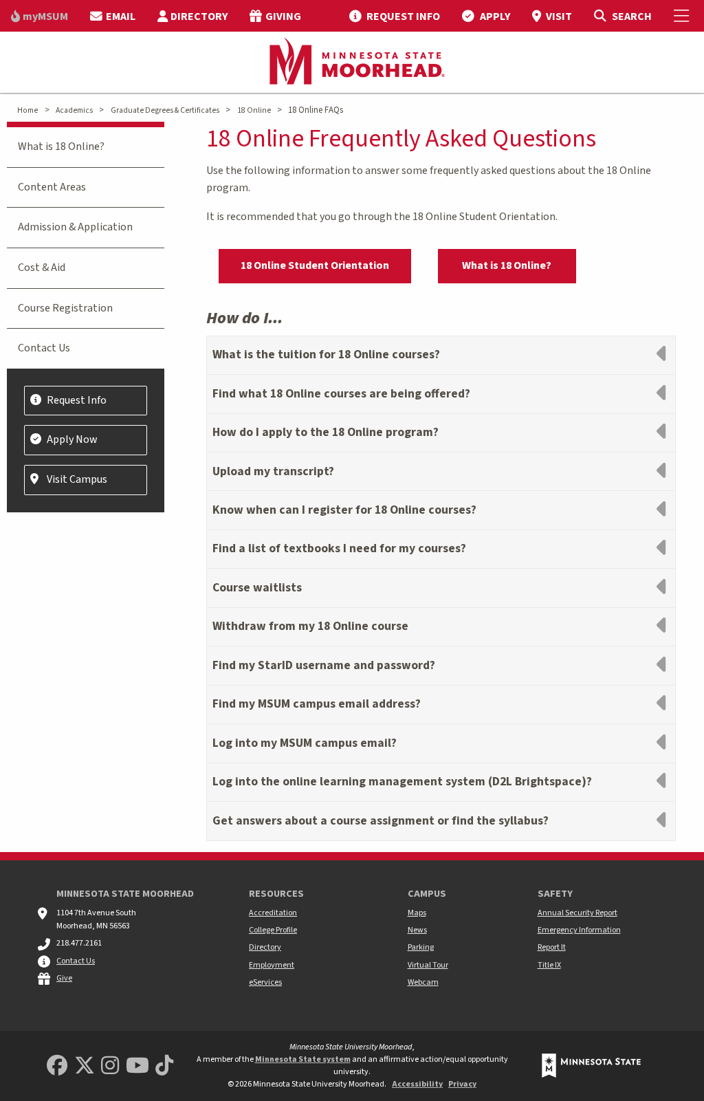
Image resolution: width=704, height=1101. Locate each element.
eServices (265, 982)
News (417, 930)
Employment (271, 965)
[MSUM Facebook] (57, 1066)
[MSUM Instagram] (110, 1066)
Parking (421, 947)
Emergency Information (579, 930)
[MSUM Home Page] (352, 62)
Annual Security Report (577, 913)
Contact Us (44, 348)
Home (27, 110)
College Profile (273, 930)
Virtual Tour (428, 965)
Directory (265, 947)
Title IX (549, 965)
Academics (74, 110)
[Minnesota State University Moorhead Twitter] (84, 1066)
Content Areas (52, 187)
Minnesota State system (303, 1059)
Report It (552, 947)
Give (64, 978)
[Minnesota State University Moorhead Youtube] (137, 1066)
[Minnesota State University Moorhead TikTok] (164, 1066)
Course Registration (65, 308)
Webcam (423, 982)
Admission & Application (75, 227)
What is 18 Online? (506, 265)
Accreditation (273, 913)
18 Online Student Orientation (315, 265)
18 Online (254, 110)
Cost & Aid (41, 267)
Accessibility (417, 1084)
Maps (417, 913)
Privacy (462, 1084)
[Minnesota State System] (591, 1065)
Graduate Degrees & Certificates (165, 110)
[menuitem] (39, 16)
